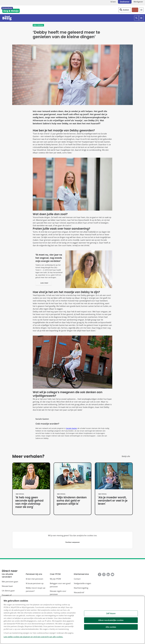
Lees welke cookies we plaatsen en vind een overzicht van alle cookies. (33, 637)
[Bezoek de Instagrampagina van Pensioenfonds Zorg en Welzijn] (104, 574)
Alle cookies (111, 627)
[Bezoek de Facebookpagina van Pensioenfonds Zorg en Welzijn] (99, 574)
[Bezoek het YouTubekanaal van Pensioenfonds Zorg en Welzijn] (112, 574)
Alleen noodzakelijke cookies (110, 620)
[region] (72, 620)
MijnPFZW (135, 11)
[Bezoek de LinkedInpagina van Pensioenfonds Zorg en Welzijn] (108, 574)
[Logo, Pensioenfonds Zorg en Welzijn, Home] (10, 10)
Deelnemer (124, 1)
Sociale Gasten (71, 428)
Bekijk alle (126, 456)
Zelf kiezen (111, 613)
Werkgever (138, 1)
